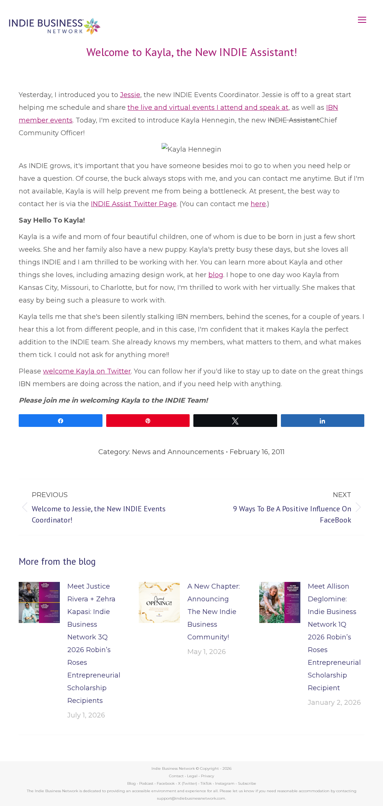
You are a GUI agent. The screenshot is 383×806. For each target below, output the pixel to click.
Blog (131, 783)
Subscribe (247, 783)
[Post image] (39, 602)
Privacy (207, 776)
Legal (192, 776)
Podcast (146, 783)
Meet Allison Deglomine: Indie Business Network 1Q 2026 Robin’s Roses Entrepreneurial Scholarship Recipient (334, 637)
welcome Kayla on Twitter (87, 371)
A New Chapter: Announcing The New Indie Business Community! (213, 611)
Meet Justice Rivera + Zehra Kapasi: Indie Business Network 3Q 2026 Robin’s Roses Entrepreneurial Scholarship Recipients (93, 643)
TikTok (206, 783)
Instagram (225, 783)
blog (215, 275)
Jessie (130, 95)
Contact (176, 776)
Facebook (166, 783)
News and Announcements (178, 452)
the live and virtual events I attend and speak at (208, 107)
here (258, 204)
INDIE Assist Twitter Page (134, 204)
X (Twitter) (188, 783)
